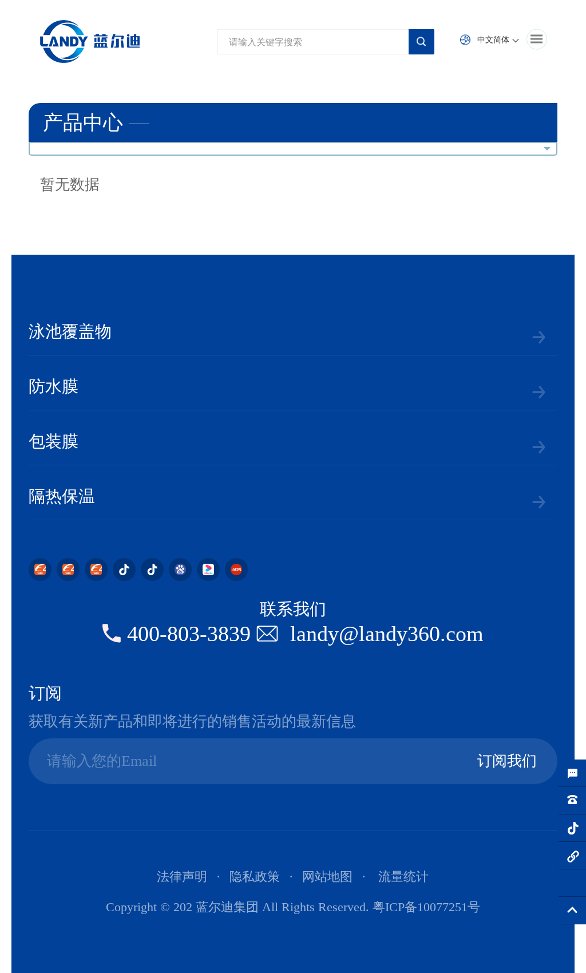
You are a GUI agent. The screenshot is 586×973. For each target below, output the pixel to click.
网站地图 (327, 876)
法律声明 (182, 876)
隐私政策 (254, 876)
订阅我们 (507, 761)
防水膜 (53, 386)
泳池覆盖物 (70, 331)
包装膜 (53, 441)
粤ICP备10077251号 (426, 907)
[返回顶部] (572, 910)
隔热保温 (62, 496)
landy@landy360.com (387, 634)
